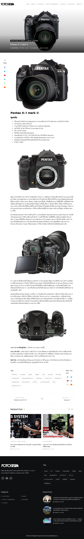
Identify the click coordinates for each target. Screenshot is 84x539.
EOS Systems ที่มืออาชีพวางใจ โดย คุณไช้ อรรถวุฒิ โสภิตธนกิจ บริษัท (25, 445)
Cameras (13, 441)
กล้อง (43, 374)
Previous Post (20, 397)
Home (28, 4)
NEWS (33, 4)
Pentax (30, 374)
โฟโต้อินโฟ (47, 483)
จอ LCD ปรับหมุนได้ (44, 382)
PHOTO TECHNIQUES (51, 4)
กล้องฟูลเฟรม (58, 378)
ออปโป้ (57, 479)
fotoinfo (57, 471)
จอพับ (53, 382)
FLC (51, 471)
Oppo (80, 471)
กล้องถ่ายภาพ (48, 378)
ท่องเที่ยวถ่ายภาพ (16, 385)
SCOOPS (62, 4)
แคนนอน (72, 479)
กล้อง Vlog (58, 374)
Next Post (65, 397)
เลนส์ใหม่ (64, 479)
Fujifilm (74, 471)
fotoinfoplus (66, 471)
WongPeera (15, 48)
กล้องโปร (34, 382)
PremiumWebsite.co (51, 536)
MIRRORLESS (22, 374)
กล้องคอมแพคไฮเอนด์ (27, 378)
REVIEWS (40, 4)
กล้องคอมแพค (15, 378)
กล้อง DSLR (50, 374)
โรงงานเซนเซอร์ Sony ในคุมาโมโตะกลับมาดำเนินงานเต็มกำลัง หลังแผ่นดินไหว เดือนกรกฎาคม (68, 509)
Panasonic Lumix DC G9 (20, 400)
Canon (18, 441)
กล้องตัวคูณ (39, 378)
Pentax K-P (67, 400)
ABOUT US (79, 4)
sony (45, 475)
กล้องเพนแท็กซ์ (25, 382)
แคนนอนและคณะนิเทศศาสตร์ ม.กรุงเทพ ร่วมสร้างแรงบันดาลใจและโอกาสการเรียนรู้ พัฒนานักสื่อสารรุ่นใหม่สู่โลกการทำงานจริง (68, 499)
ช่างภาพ (71, 475)
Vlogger (37, 374)
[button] (68, 409)
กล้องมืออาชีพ (15, 382)
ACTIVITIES (71, 4)
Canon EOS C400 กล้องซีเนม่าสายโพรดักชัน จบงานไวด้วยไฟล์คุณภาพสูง (57, 445)
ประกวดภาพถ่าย (48, 479)
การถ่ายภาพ (63, 475)
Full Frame (14, 374)
